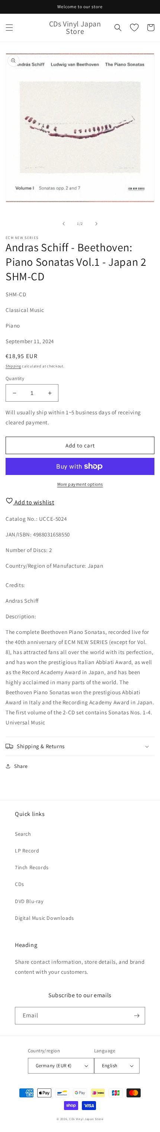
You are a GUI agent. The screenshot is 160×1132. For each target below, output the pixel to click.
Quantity (15, 378)
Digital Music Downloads (44, 918)
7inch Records (32, 867)
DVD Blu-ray (29, 901)
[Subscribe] (136, 1015)
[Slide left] (63, 224)
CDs (19, 884)
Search (23, 833)
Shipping (13, 366)
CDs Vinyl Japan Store (86, 1119)
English (110, 1065)
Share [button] (21, 766)
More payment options (80, 484)
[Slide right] (96, 224)
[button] (9, 27)
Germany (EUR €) (54, 1065)
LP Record (27, 850)
